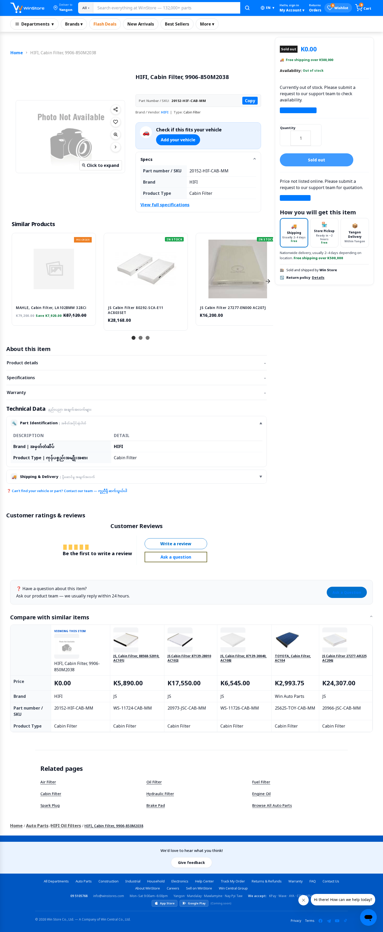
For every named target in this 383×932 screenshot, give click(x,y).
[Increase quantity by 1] (316, 135)
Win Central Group (233, 888)
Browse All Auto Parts (272, 805)
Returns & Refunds (267, 881)
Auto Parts (37, 825)
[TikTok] (345, 920)
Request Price (295, 198)
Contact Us (331, 881)
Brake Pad (155, 805)
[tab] (294, 232)
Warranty (136, 392)
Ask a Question (346, 592)
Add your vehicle (178, 140)
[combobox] (166, 8)
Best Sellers (177, 24)
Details (318, 277)
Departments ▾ (37, 24)
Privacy (296, 920)
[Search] (247, 8)
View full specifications (164, 205)
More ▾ (207, 24)
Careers (173, 888)
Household (156, 881)
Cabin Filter (50, 793)
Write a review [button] (175, 544)
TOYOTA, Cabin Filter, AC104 (293, 658)
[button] (63, 8)
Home (16, 53)
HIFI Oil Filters (66, 825)
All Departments (56, 881)
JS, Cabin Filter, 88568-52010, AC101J (136, 658)
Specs (146, 159)
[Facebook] (320, 920)
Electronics (179, 881)
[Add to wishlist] (116, 122)
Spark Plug (50, 805)
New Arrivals (140, 24)
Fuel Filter (261, 781)
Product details (136, 363)
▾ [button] (270, 7)
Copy (250, 101)
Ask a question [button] (175, 557)
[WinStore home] (27, 8)
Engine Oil (261, 793)
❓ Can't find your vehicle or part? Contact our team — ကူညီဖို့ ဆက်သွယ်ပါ (67, 490)
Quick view (54, 296)
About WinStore (147, 888)
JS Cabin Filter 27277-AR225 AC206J (344, 658)
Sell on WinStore (199, 888)
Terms (309, 920)
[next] (268, 281)
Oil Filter (154, 781)
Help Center (204, 881)
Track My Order (233, 881)
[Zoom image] (116, 135)
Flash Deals (105, 24)
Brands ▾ (74, 24)
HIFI (165, 112)
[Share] (116, 109)
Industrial (132, 881)
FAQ (313, 881)
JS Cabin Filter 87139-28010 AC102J (189, 658)
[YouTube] (337, 920)
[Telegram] (328, 920)
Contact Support (298, 110)
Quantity (287, 128)
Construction (108, 881)
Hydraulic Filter (160, 793)
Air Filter (48, 781)
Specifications (136, 377)
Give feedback (191, 862)
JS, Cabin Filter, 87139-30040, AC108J (243, 658)
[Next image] (116, 147)
